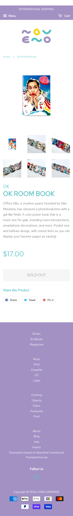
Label (36, 380)
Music (36, 359)
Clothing (36, 395)
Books (36, 333)
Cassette (36, 370)
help (36, 442)
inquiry (36, 447)
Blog (36, 436)
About (36, 431)
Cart (67, 16)
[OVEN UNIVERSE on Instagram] (36, 478)
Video (36, 405)
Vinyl (36, 364)
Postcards (36, 411)
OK (6, 186)
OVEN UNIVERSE (48, 492)
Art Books (36, 339)
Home (6, 56)
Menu (12, 16)
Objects (36, 400)
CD (36, 375)
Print (36, 416)
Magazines (36, 344)
